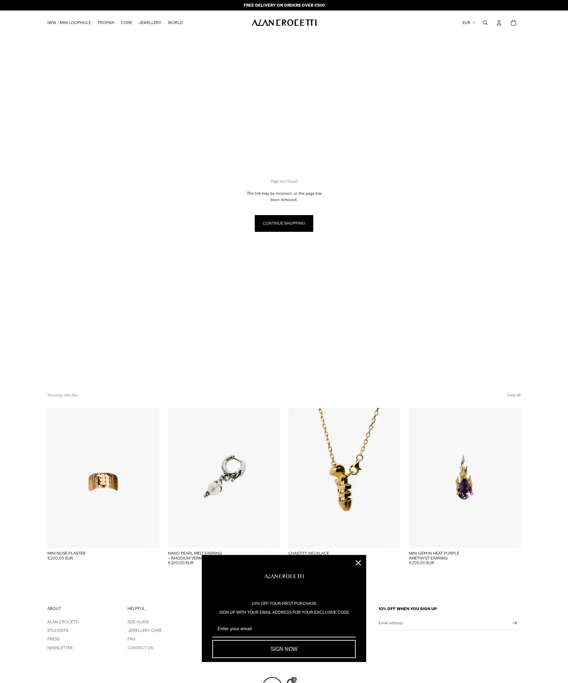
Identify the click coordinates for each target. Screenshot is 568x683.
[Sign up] (515, 623)
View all (514, 395)
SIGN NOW (284, 649)
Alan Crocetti (63, 622)
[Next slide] (149, 478)
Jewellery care (145, 630)
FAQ (131, 639)
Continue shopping (284, 223)
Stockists (57, 630)
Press (53, 639)
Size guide (138, 622)
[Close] (358, 563)
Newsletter (60, 647)
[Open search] (485, 22)
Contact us (140, 647)
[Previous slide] (57, 478)
